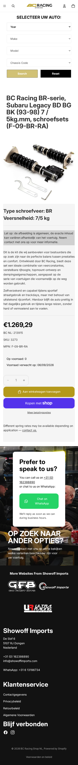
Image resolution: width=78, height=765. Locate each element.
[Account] (64, 6)
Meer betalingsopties (39, 412)
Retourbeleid (11, 708)
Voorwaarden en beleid (39, 756)
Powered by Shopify (55, 748)
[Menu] (4, 6)
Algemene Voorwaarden (19, 715)
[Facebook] (5, 732)
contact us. (29, 430)
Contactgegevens (15, 694)
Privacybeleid (12, 701)
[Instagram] (12, 732)
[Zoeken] (13, 6)
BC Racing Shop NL (32, 748)
